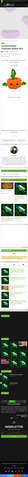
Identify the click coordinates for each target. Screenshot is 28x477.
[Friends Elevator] (4, 386)
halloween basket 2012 (9, 140)
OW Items (12, 40)
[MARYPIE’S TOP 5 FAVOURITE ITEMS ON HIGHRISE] (23, 363)
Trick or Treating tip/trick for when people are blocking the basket (7, 219)
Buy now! (22, 467)
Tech (18, 467)
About (8, 467)
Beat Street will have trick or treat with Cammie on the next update (20, 198)
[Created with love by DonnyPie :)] (8, 5)
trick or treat (22, 140)
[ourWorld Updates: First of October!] (21, 210)
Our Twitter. (5, 393)
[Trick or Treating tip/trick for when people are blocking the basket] (7, 210)
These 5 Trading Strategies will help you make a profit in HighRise (17, 294)
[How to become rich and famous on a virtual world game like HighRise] (5, 287)
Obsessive (5, 51)
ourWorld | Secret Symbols (16, 374)
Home (3, 40)
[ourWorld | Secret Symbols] (4, 377)
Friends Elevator (13, 383)
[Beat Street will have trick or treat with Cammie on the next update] (21, 188)
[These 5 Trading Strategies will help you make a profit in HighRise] (5, 295)
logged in (9, 174)
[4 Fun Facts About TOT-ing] (7, 185)
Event (16, 40)
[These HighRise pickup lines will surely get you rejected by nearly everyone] (5, 361)
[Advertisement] (14, 23)
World (15, 467)
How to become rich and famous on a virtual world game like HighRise (18, 287)
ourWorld (8, 40)
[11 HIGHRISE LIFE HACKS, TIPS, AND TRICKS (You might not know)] (5, 280)
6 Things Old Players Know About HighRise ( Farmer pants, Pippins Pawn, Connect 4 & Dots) (18, 302)
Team (12, 467)
